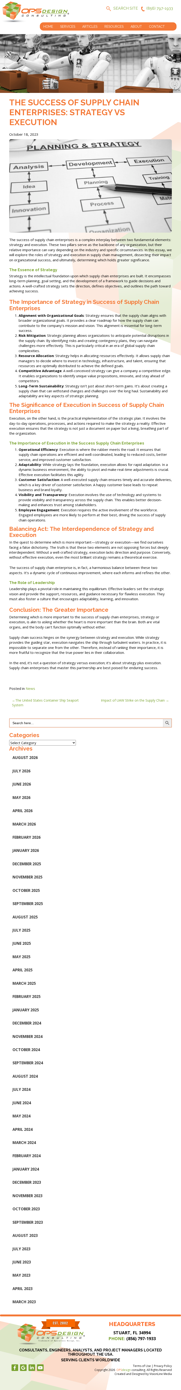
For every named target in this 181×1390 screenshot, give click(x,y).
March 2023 (24, 1301)
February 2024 (26, 1155)
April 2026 (22, 810)
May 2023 (21, 1275)
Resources (113, 26)
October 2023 (26, 1208)
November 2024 (27, 1036)
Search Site (125, 8)
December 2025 (26, 863)
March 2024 (24, 1142)
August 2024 (25, 1076)
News (30, 688)
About (136, 26)
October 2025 (26, 890)
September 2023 (27, 1222)
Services (67, 26)
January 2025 (25, 1010)
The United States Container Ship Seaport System (45, 702)
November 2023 (27, 1195)
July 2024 (21, 1089)
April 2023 (22, 1288)
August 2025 (25, 917)
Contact (157, 26)
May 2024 (21, 1116)
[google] (23, 1367)
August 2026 (25, 757)
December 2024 (26, 1023)
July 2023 (21, 1248)
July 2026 (21, 771)
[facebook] (15, 1367)
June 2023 (21, 1262)
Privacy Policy (163, 1366)
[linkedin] (32, 1367)
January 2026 (25, 850)
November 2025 (27, 877)
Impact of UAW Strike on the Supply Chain (133, 700)
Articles (89, 26)
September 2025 (27, 903)
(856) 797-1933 (159, 8)
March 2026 (24, 824)
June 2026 (21, 784)
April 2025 (22, 970)
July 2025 (21, 930)
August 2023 (25, 1235)
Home (48, 26)
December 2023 (26, 1182)
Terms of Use (142, 1366)
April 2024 (22, 1129)
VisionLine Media (160, 1374)
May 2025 (21, 956)
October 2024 (26, 1049)
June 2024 (21, 1102)
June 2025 (21, 943)
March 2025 (24, 983)
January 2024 (25, 1169)
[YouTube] (40, 1367)
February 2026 (26, 837)
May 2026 (21, 797)
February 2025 (26, 996)
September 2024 (27, 1062)
